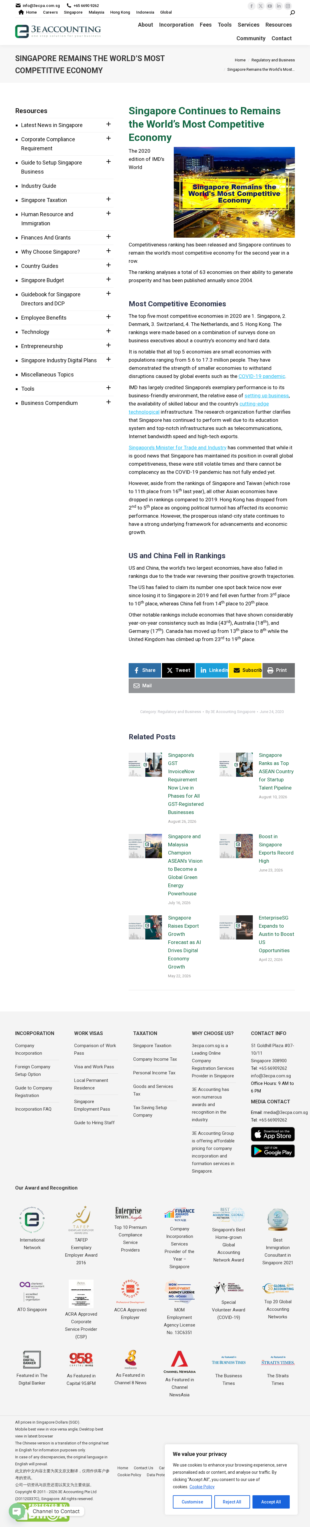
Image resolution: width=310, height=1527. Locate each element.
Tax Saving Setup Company (150, 1111)
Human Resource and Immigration (47, 218)
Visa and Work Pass (94, 1067)
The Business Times (228, 1379)
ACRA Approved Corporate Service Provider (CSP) (81, 1325)
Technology (35, 332)
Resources (31, 111)
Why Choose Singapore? (50, 252)
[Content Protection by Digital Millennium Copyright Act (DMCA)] (42, 1520)
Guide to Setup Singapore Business (51, 167)
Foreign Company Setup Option (32, 1070)
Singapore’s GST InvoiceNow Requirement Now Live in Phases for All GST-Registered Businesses (186, 783)
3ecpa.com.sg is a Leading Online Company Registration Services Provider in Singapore (213, 1061)
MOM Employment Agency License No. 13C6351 (179, 1321)
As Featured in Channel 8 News (130, 1378)
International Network (32, 1243)
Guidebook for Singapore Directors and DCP (51, 299)
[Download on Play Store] (273, 1150)
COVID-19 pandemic (262, 376)
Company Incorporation (28, 1049)
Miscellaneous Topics (47, 374)
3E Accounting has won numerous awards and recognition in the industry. (210, 1104)
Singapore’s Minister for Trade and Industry (177, 447)
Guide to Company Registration (33, 1091)
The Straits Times (278, 1379)
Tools (28, 389)
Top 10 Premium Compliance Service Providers (130, 1239)
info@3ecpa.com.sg (41, 5)
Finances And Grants (46, 237)
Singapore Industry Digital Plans (59, 360)
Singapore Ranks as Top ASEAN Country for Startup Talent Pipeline (276, 771)
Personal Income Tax (154, 1073)
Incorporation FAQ (33, 1109)
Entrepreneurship (42, 346)
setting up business (267, 395)
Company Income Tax (155, 1059)
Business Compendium (49, 403)
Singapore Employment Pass (92, 1105)
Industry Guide (38, 186)
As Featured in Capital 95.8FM (81, 1379)
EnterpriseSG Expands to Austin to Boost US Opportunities (276, 934)
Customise (192, 1501)
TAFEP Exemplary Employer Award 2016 (81, 1251)
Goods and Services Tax (153, 1090)
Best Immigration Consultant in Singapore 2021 (277, 1251)
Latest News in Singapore (52, 125)
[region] (231, 1479)
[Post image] (145, 765)
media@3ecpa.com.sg (286, 1112)
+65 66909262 (273, 1068)
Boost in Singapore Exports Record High (276, 848)
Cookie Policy (202, 1486)
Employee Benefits (44, 317)
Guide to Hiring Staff (94, 1122)
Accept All (271, 1501)
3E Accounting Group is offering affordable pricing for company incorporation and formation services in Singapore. (213, 1152)
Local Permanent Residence (91, 1084)
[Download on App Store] (273, 1134)
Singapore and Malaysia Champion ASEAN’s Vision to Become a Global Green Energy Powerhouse (185, 865)
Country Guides (39, 266)
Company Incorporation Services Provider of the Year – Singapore (179, 1247)
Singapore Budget (42, 280)
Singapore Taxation (44, 200)
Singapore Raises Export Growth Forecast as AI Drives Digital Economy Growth (184, 942)
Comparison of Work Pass (95, 1049)
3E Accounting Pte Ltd (77, 1492)
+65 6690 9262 (86, 5)
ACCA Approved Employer (130, 1313)
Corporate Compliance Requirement (48, 143)
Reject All (232, 1501)
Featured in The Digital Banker (32, 1379)
